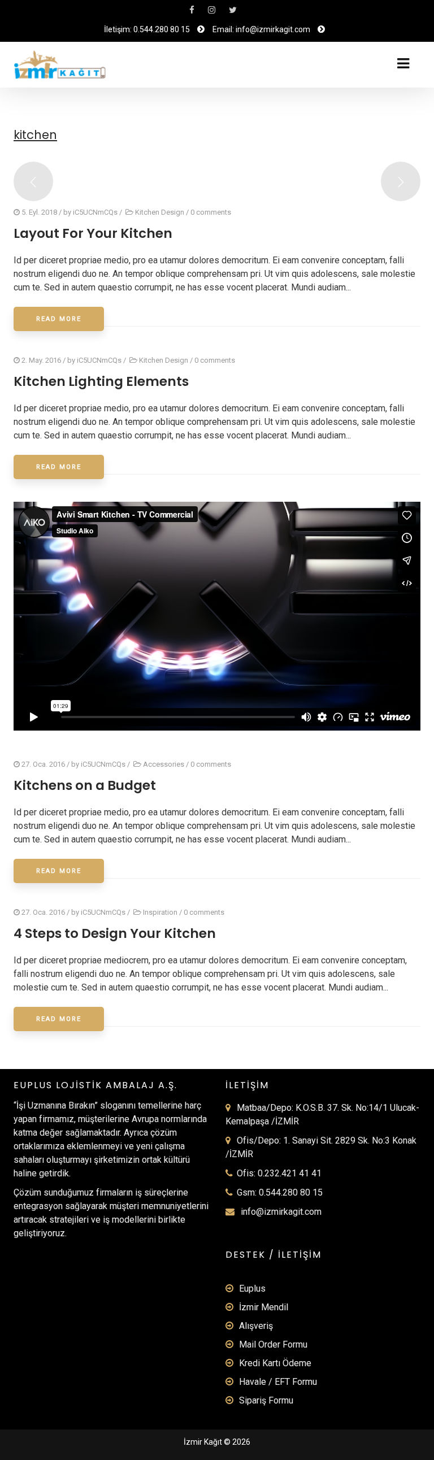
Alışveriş (256, 1325)
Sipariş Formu (266, 1400)
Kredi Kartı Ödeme (275, 1363)
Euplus (252, 1288)
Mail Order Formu (273, 1344)
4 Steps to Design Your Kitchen (115, 933)
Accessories (163, 764)
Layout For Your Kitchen (93, 233)
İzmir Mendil (263, 1307)
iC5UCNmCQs (95, 212)
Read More (58, 319)
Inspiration (160, 912)
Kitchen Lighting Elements (101, 381)
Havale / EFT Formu (278, 1381)
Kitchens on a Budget (85, 785)
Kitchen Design (159, 212)
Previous (33, 181)
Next (400, 181)
